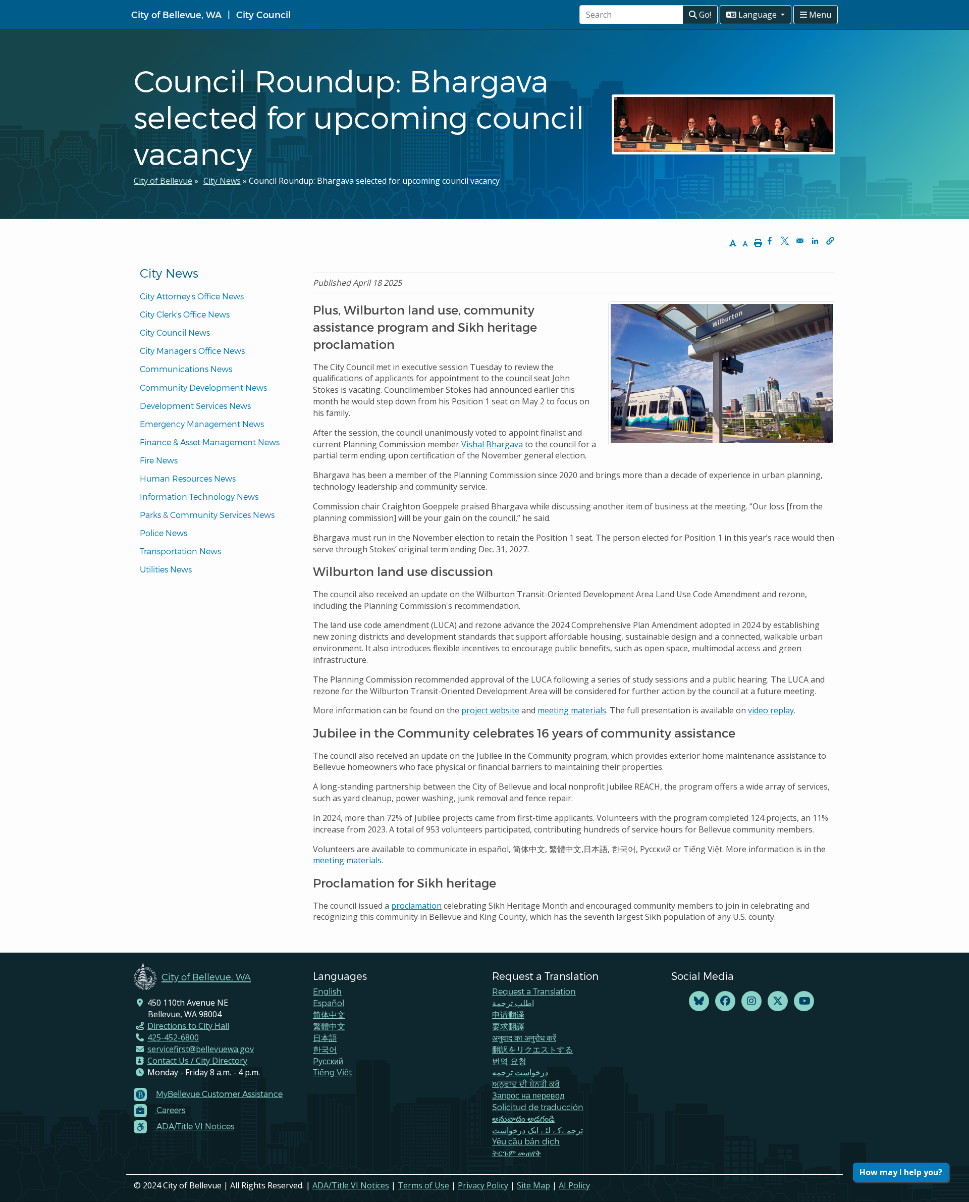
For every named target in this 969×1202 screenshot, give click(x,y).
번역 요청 (509, 1061)
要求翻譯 (508, 1026)
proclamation (416, 905)
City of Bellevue (163, 180)
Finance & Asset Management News (210, 442)
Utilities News (166, 569)
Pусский (328, 1061)
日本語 (325, 1037)
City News (222, 180)
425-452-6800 (173, 1037)
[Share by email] (799, 240)
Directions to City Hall (188, 1025)
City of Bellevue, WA (176, 14)
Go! (704, 14)
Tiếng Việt (332, 1072)
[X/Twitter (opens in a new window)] (778, 1001)
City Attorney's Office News (192, 296)
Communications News (186, 369)
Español (328, 1003)
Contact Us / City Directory (197, 1060)
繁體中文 (329, 1026)
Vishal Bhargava (492, 444)
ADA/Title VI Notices (350, 1185)
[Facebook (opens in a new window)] (725, 1001)
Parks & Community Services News (207, 514)
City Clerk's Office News (185, 314)
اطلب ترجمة (513, 1003)
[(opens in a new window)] (699, 1001)
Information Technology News (199, 496)
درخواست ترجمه (520, 1072)
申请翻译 (508, 1014)
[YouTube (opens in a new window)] (804, 1001)
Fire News (159, 460)
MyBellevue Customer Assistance (219, 1094)
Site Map (533, 1185)
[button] (830, 240)
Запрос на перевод (528, 1095)
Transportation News (180, 551)
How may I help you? (900, 1172)
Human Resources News (188, 478)
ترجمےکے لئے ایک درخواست (537, 1130)
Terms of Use (423, 1185)
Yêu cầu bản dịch (526, 1141)
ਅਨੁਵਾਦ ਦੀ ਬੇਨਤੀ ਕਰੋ (526, 1083)
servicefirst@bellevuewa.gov (200, 1049)
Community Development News (203, 387)
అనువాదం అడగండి (523, 1118)
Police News (163, 533)
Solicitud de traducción (537, 1107)
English (327, 991)
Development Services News (195, 405)
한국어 (325, 1049)
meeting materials (347, 860)
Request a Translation (534, 991)
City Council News (175, 332)
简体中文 (329, 1014)
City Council (263, 14)
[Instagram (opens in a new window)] (751, 1001)
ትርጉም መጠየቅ (516, 1153)
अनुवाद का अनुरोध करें (524, 1037)
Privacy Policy (483, 1185)
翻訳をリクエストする (532, 1049)
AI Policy (574, 1185)
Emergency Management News (202, 424)
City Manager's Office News (192, 350)
